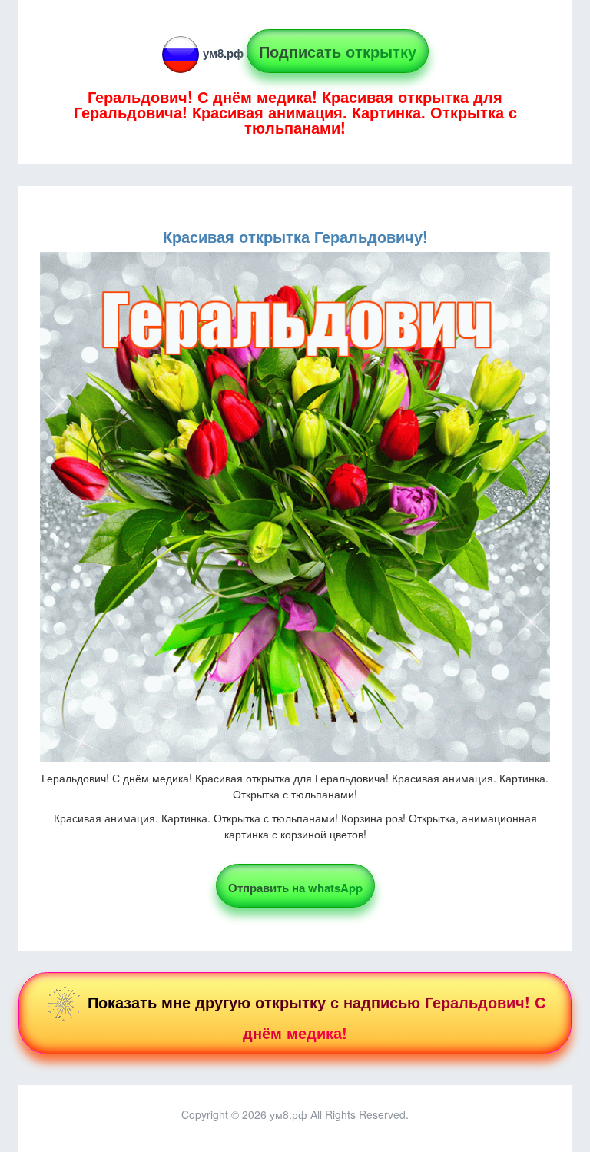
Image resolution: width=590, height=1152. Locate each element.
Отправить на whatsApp (295, 887)
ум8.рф (223, 53)
